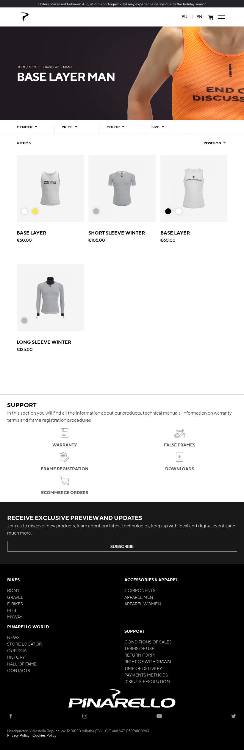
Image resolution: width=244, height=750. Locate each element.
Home (21, 67)
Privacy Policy (18, 735)
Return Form (139, 654)
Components (139, 590)
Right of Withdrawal (148, 661)
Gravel (15, 597)
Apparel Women (142, 603)
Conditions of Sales (148, 641)
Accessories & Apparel (151, 579)
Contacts (18, 670)
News (13, 637)
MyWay (14, 616)
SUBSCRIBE (122, 546)
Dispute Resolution (147, 681)
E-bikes (15, 603)
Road (13, 590)
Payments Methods (146, 674)
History (16, 657)
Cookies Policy (44, 735)
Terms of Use (139, 648)
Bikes (13, 579)
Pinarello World (28, 626)
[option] (24, 211)
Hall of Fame (22, 663)
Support (134, 631)
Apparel (36, 67)
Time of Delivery (143, 668)
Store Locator (24, 643)
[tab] (32, 129)
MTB (11, 610)
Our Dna (16, 650)
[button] (184, 16)
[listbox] (32, 212)
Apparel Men (138, 597)
